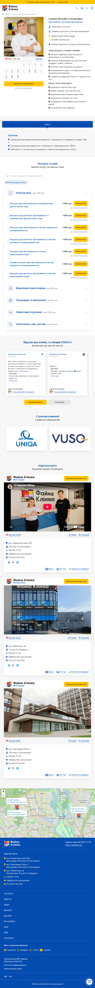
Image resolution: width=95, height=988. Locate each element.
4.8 (18, 59)
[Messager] (17, 562)
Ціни (6, 933)
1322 (10, 59)
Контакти (8, 938)
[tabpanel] (47, 142)
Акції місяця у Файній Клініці (47, 2)
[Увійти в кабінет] (81, 7)
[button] (79, 815)
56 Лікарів (72, 638)
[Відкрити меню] (92, 7)
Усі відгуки (59, 402)
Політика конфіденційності (15, 965)
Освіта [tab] (47, 124)
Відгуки (39, 59)
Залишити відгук (35, 402)
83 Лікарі (72, 535)
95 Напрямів (84, 535)
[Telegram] (8, 562)
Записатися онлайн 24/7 (23, 84)
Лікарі (7, 14)
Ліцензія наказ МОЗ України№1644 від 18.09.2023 (15, 960)
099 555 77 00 (76, 7)
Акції (6, 927)
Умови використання (13, 969)
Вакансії (8, 910)
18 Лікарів (72, 741)
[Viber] (13, 562)
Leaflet (91, 836)
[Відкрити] (89, 982)
